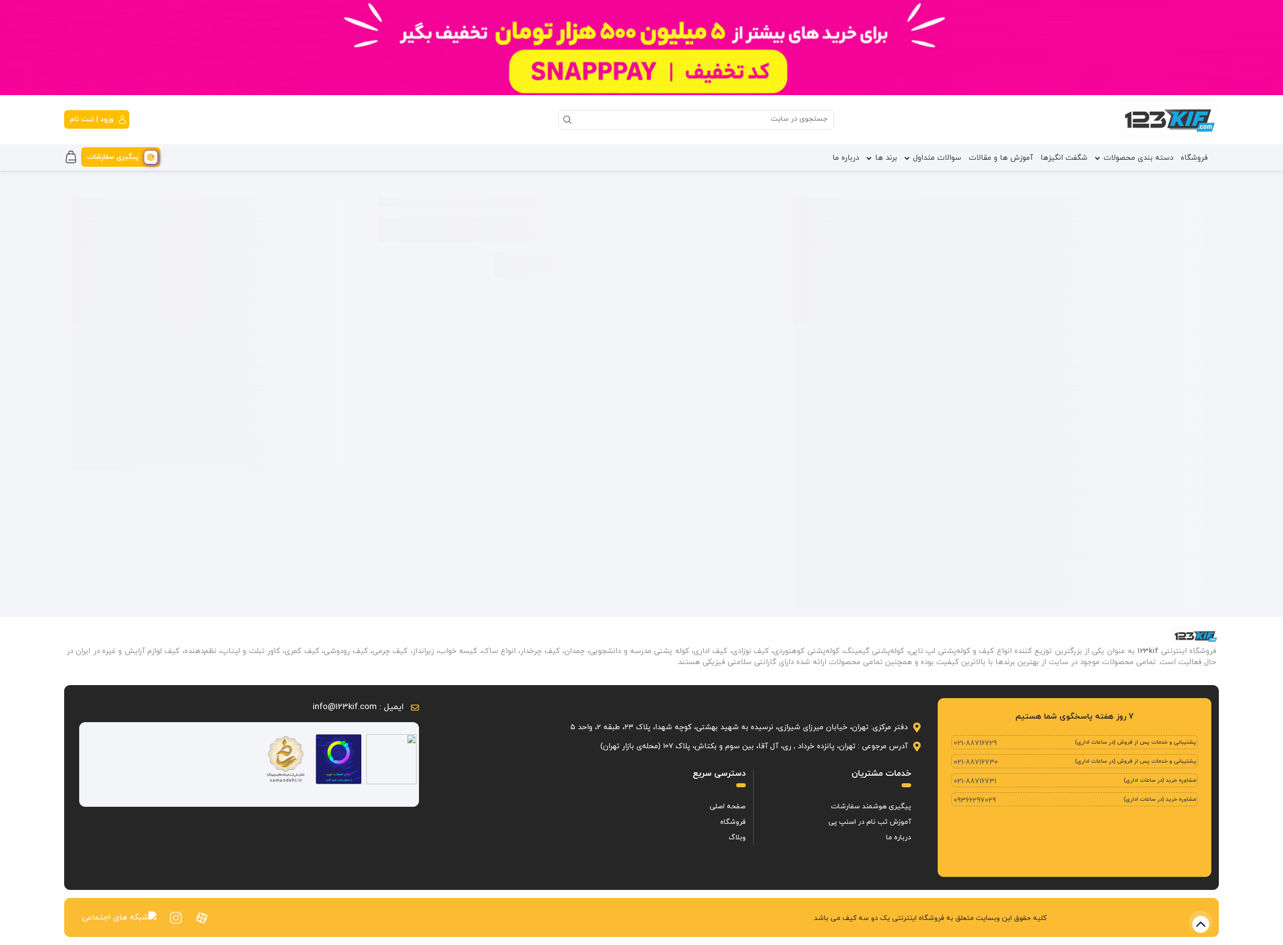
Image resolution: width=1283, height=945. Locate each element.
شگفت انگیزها (1064, 158)
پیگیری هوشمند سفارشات (871, 806)
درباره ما (845, 158)
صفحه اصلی (728, 806)
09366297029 (975, 800)
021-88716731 (975, 781)
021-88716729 (975, 743)
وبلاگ (737, 837)
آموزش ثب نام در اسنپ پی (869, 822)
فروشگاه (1194, 158)
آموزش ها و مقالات (1001, 158)
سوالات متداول (937, 158)
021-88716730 (976, 762)
